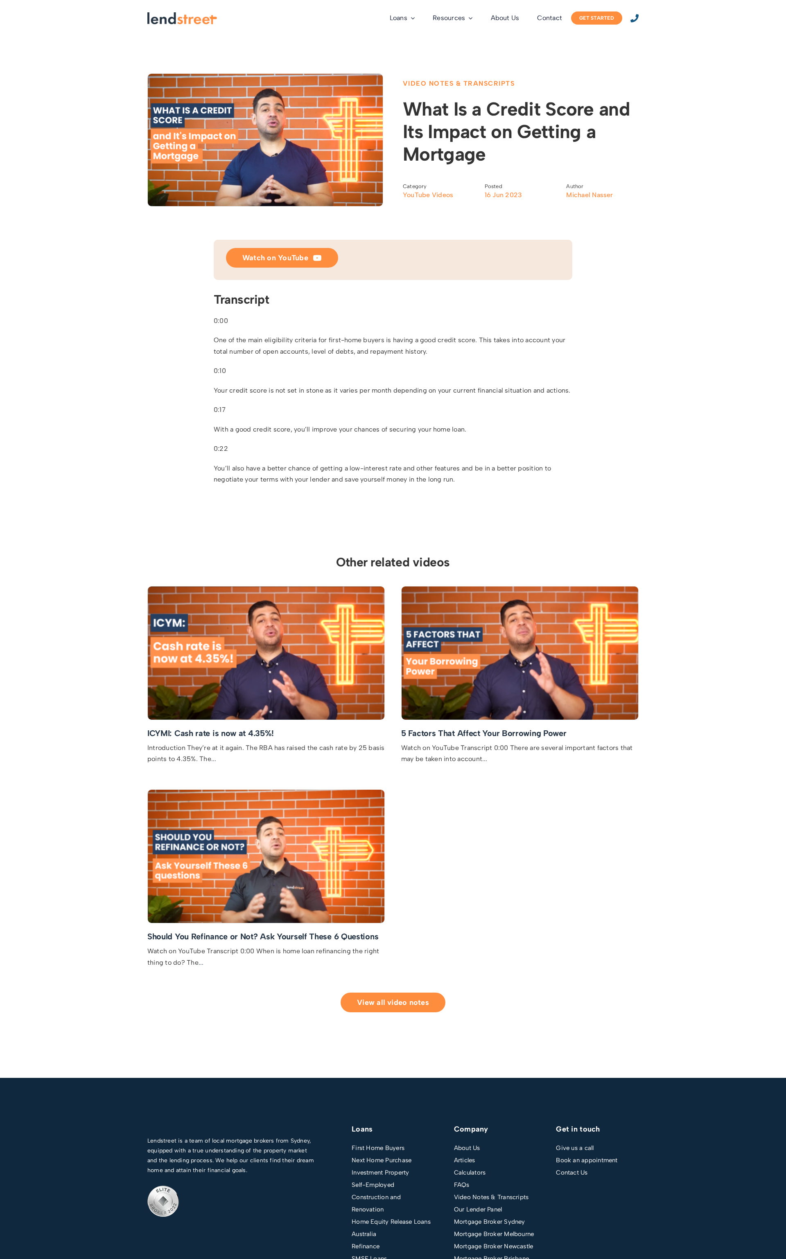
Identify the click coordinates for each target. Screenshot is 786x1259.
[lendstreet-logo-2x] (182, 15)
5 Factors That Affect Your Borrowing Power (483, 733)
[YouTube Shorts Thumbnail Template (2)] (266, 793)
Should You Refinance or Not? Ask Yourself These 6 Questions (262, 936)
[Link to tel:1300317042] (634, 18)
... (214, 759)
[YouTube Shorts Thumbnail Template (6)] (266, 589)
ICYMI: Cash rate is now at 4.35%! (210, 733)
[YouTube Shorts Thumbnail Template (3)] (520, 589)
